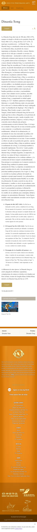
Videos (18, 428)
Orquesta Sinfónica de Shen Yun (18, 410)
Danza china (18, 460)
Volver (6, 8)
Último (18, 430)
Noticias (18, 444)
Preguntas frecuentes (18, 423)
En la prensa (18, 439)
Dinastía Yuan (6, 333)
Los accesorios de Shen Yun (18, 471)
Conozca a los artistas (18, 421)
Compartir (6, 28)
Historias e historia (18, 474)
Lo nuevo (18, 446)
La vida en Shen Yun (18, 412)
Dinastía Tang (30, 333)
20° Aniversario (18, 405)
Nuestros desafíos (18, 416)
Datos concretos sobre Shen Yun (18, 414)
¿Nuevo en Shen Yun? (18, 407)
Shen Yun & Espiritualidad (18, 419)
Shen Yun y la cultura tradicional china (19, 476)
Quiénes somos (18, 403)
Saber (12, 8)
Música (18, 463)
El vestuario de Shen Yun (18, 467)
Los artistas (18, 435)
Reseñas (18, 437)
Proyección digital (18, 469)
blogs (18, 451)
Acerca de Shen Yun (18, 433)
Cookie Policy (18, 528)
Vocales (18, 465)
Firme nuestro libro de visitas (18, 394)
